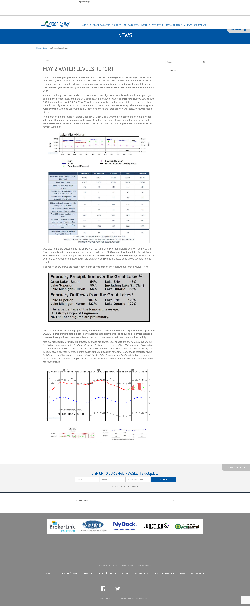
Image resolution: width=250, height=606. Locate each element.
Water (144, 25)
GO (203, 62)
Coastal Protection (174, 25)
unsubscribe (124, 486)
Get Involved (199, 25)
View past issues (236, 467)
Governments (156, 25)
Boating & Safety (101, 25)
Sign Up (163, 479)
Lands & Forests (131, 25)
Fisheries (116, 25)
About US (86, 25)
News (189, 25)
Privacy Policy (104, 598)
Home (38, 48)
